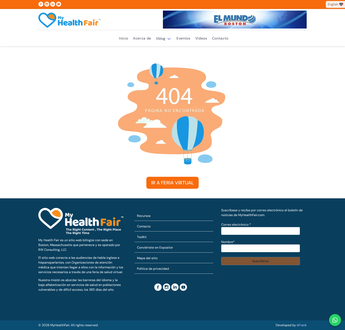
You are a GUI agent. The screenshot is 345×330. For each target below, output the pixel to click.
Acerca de (142, 38)
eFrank (302, 325)
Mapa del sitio (147, 258)
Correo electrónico (236, 224)
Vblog (160, 38)
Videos (201, 38)
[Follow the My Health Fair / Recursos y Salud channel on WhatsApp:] (335, 320)
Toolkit (142, 237)
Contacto (220, 38)
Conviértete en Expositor (155, 247)
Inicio (123, 38)
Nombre (228, 242)
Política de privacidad (153, 269)
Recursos (144, 216)
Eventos (183, 38)
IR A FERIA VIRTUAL (172, 183)
